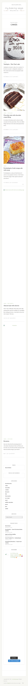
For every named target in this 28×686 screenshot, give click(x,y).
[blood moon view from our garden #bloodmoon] (14, 597)
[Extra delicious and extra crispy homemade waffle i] (14, 629)
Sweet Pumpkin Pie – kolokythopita (13, 538)
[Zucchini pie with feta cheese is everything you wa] (14, 650)
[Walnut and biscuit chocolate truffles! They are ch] (14, 608)
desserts (7, 492)
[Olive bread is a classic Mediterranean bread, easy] (14, 565)
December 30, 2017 (8, 76)
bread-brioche (8, 483)
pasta (6, 504)
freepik (8, 683)
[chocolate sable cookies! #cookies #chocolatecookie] (14, 586)
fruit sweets (10, 303)
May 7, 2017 (6, 453)
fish (6, 494)
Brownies (6, 441)
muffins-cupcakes (9, 502)
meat (6, 500)
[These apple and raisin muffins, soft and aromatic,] (14, 575)
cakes (5, 62)
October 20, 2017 (8, 182)
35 (23, 184)
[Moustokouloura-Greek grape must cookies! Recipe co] (14, 618)
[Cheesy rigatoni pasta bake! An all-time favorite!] (14, 640)
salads (6, 508)
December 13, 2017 (8, 129)
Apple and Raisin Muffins (10, 534)
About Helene (8, 467)
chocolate (9, 113)
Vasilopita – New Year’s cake (12, 64)
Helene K (16, 76)
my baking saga (15, 679)
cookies (7, 489)
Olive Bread (7, 526)
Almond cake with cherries (11, 306)
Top (23, 683)
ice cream (7, 498)
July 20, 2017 (7, 318)
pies (6, 506)
